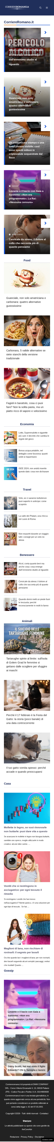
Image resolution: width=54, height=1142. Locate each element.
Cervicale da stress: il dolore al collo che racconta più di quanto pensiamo (27, 243)
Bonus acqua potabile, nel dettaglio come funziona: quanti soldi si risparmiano (33, 453)
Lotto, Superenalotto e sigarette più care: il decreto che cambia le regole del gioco (34, 436)
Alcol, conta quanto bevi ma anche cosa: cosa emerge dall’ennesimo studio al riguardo (33, 566)
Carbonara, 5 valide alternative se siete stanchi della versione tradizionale (25, 354)
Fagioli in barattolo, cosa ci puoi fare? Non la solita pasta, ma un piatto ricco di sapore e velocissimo (26, 407)
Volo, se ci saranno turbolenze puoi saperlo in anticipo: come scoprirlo (33, 501)
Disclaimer (39, 1137)
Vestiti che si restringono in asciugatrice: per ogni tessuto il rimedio (23, 890)
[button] (40, 8)
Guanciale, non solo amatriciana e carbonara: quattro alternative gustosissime (26, 302)
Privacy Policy (27, 1137)
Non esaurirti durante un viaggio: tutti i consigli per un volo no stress (34, 537)
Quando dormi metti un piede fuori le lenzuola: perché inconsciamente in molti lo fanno (34, 602)
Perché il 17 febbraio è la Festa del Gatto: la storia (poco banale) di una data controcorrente (26, 719)
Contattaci (44, 1113)
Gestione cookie (47, 1139)
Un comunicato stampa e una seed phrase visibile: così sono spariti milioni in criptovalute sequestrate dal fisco (26, 150)
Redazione (14, 1137)
